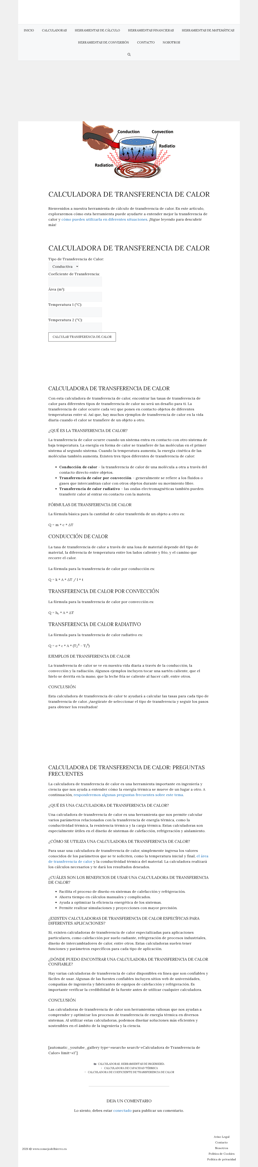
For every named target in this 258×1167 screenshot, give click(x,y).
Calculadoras (54, 30)
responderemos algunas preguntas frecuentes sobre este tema (128, 794)
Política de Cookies (222, 1154)
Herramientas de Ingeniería (142, 1064)
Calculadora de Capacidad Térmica (131, 1068)
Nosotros (171, 42)
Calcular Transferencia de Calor (82, 337)
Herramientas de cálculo (97, 30)
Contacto (146, 42)
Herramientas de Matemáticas (208, 30)
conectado (122, 1110)
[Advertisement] (129, 91)
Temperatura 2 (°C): (65, 320)
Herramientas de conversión (103, 42)
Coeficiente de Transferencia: (74, 274)
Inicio (29, 30)
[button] (129, 55)
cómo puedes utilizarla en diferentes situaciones (104, 219)
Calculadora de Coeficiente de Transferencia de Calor (131, 1072)
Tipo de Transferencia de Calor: (76, 259)
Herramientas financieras (151, 30)
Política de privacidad (221, 1159)
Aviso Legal (221, 1137)
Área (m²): (56, 289)
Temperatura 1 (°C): (65, 304)
